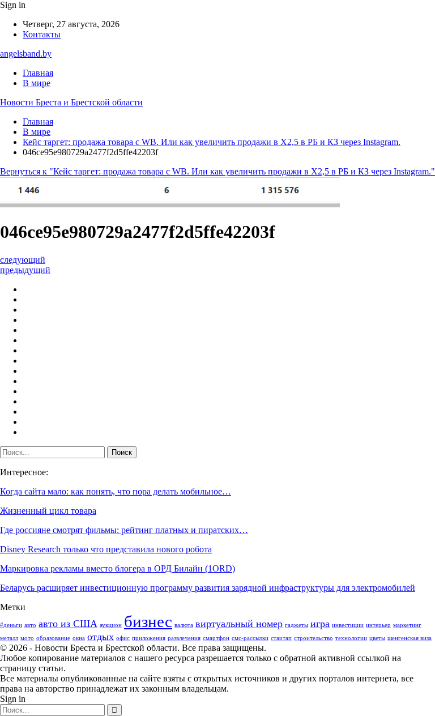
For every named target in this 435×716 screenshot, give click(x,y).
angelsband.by (26, 53)
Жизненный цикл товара (48, 510)
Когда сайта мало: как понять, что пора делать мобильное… (115, 491)
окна (78, 638)
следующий (22, 260)
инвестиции (348, 625)
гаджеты (296, 625)
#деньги (11, 625)
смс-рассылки (250, 638)
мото (27, 638)
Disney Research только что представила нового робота (106, 549)
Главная (38, 73)
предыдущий (25, 270)
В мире (36, 83)
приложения (148, 638)
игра (320, 623)
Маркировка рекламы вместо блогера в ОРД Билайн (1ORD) (117, 568)
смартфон (216, 638)
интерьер (378, 625)
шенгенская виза (409, 638)
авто (30, 625)
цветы (377, 638)
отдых (100, 636)
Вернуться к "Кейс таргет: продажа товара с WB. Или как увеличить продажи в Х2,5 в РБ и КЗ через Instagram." (217, 171)
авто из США (68, 623)
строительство (313, 638)
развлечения (184, 638)
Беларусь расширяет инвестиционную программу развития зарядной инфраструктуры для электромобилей (207, 588)
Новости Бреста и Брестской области (71, 102)
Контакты (42, 34)
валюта (183, 625)
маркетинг (407, 625)
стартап (281, 638)
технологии (351, 638)
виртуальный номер (239, 623)
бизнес (148, 621)
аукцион (111, 625)
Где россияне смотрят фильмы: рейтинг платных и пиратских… (124, 530)
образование (53, 638)
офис (123, 638)
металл (9, 638)
